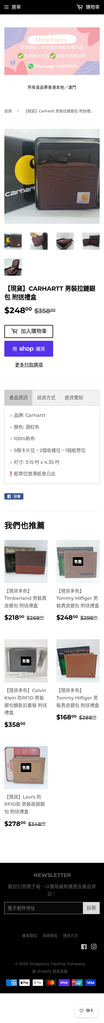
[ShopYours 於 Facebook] (84, 947)
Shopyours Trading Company (57, 963)
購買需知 (29, 935)
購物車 (92, 7)
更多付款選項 (29, 365)
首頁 (8, 111)
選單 (16, 7)
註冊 (91, 908)
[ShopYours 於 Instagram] (94, 947)
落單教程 (49, 935)
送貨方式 (46, 397)
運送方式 (70, 935)
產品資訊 (18, 397)
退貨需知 (74, 397)
